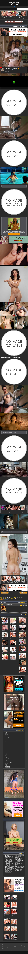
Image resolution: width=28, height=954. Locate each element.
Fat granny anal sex (4, 582)
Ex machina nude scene (4, 511)
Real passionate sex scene (19, 860)
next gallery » (23, 592)
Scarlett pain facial (18, 859)
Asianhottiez (7, 754)
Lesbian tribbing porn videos (19, 855)
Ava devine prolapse (21, 658)
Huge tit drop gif (4, 652)
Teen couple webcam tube (5, 659)
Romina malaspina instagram (9, 866)
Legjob (6, 765)
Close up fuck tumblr (18, 870)
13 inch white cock (7, 865)
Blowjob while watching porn (5, 638)
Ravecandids (7, 749)
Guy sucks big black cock (9, 863)
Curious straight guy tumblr (9, 867)
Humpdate (6, 751)
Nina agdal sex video (18, 582)
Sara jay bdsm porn (8, 874)
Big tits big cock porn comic (12, 638)
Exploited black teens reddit (18, 17)
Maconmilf (6, 752)
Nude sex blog (3, 630)
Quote (26, 605)
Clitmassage (6, 755)
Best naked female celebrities (23, 17)
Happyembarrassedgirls (8, 762)
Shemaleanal (7, 758)
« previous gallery (4, 592)
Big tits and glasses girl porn (8, 512)
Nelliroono (6, 734)
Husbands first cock (8, 862)
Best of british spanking (22, 630)
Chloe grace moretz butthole (4, 645)
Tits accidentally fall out (22, 672)
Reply (23, 605)
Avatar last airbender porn (7, 939)
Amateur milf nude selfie (13, 17)
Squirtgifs (6, 760)
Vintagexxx (6, 759)
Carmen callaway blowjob (9, 861)
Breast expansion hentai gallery (18, 512)
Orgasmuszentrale (7, 738)
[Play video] (14, 88)
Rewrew (6, 756)
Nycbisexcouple (7, 741)
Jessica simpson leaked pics (12, 652)
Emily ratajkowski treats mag (9, 868)
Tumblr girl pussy (18, 856)
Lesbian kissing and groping (6, 907)
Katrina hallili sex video (13, 659)
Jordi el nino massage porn (6, 915)
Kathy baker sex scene (8, 869)
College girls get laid (3, 17)
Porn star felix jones (21, 623)
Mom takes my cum (8, 875)
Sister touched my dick (8, 17)
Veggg (6, 764)
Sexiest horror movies (18, 869)
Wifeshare (6, 742)
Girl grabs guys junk (8, 870)
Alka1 (6, 733)
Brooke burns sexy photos (23, 582)
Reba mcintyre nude (12, 630)
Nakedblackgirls (7, 753)
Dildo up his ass (21, 651)
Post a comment (3, 602)
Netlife (2, 604)
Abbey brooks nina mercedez (19, 866)
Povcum (6, 732)
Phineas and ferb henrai (14, 924)
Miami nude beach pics (8, 871)
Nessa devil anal (21, 644)
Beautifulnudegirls (7, 739)
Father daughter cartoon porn (22, 666)
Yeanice (6, 735)
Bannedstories (7, 750)
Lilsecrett (6, 743)
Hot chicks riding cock (8, 860)
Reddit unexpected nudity (19, 861)
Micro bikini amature (18, 858)
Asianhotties (7, 763)
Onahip (6, 757)
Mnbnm (6, 740)
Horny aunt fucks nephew (19, 863)
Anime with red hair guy (8, 859)
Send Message (14, 233)
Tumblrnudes (6, 599)
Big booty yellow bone (14, 907)
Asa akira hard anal (13, 511)
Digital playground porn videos (23, 512)
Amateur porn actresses (8, 864)
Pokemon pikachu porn (14, 939)
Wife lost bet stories (12, 623)
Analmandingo (7, 737)
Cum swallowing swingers (13, 915)
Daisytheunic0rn (7, 766)
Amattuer (6, 748)
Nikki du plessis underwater (21, 637)
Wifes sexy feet (7, 855)
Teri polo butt (5, 924)
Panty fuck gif (17, 862)
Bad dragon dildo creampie (6, 900)
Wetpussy (6, 747)
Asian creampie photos (4, 623)
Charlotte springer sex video (9, 856)
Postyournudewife (7, 767)
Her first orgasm (17, 857)
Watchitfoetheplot (7, 761)
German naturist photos (13, 582)
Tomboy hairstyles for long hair (9, 582)
